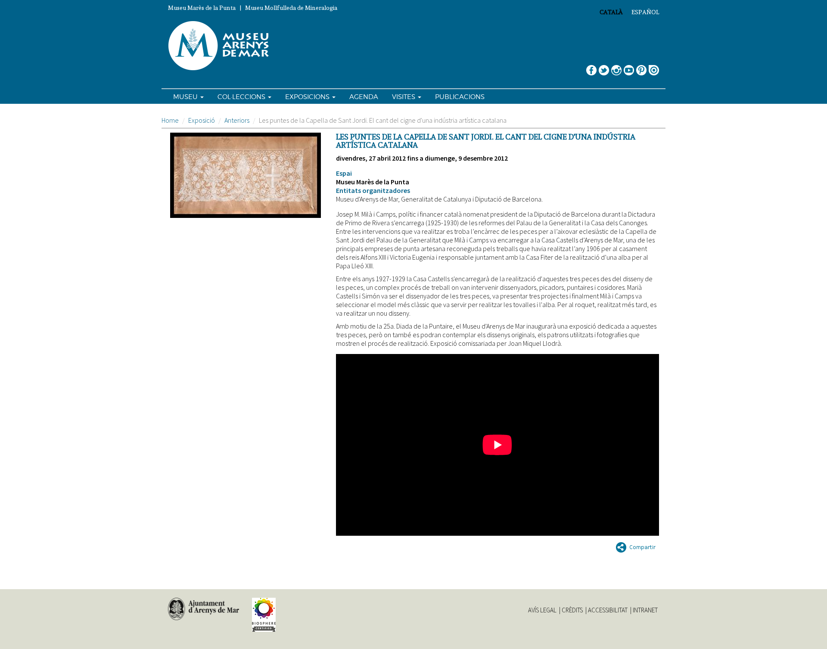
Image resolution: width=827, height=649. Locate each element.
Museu (186, 97)
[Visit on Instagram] (616, 67)
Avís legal (542, 610)
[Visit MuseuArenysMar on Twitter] (604, 67)
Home (170, 120)
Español (645, 12)
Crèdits (572, 610)
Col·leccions (242, 97)
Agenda (363, 97)
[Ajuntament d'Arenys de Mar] (203, 609)
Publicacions (460, 97)
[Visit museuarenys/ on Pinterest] (641, 67)
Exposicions (308, 97)
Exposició (201, 120)
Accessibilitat (608, 610)
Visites (404, 97)
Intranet (645, 610)
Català (611, 12)
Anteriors (236, 120)
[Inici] (222, 46)
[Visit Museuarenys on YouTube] (629, 67)
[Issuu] (654, 67)
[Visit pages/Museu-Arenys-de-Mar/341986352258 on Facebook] (591, 67)
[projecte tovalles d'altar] (245, 175)
